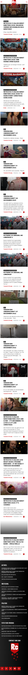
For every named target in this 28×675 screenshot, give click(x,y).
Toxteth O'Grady (8, 34)
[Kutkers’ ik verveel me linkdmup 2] (14, 223)
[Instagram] (6, 668)
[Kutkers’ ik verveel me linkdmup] (14, 260)
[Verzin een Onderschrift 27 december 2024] (14, 118)
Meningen (6, 21)
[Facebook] (2, 668)
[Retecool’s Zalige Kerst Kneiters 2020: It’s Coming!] (14, 488)
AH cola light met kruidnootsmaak (10, 586)
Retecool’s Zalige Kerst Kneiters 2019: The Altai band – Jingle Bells (14, 542)
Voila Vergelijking (6, 618)
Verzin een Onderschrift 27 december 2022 (11, 311)
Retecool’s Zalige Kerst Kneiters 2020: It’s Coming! (14, 503)
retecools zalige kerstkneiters (10, 55)
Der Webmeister (8, 516)
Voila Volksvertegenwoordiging (9, 616)
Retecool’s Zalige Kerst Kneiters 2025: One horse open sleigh (14, 59)
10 (23, 173)
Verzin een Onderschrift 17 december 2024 (10, 166)
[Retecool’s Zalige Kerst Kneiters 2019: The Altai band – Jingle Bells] (14, 527)
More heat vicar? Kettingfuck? (9, 631)
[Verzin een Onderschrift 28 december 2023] (14, 184)
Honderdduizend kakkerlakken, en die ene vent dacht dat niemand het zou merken (14, 569)
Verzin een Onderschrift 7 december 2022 (10, 346)
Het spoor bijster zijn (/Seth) (9, 574)
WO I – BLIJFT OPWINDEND (7, 576)
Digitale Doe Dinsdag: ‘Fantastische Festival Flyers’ (14, 625)
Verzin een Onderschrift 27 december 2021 (11, 385)
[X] (10, 668)
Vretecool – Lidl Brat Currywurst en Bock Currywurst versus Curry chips (12, 598)
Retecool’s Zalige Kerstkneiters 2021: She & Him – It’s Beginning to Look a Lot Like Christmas (14, 421)
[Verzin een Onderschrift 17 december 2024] (14, 151)
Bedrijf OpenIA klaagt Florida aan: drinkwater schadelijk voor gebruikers (13, 572)
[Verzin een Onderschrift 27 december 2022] (14, 297)
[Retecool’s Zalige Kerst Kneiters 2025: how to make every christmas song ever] (14, 79)
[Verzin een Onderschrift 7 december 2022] (14, 331)
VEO (5, 129)
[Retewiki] (19, 668)
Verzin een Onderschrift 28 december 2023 (11, 198)
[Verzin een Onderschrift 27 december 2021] (14, 370)
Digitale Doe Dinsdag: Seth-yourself (10, 633)
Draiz (5, 107)
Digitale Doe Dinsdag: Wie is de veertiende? (12, 635)
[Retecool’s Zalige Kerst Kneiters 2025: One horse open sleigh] (14, 45)
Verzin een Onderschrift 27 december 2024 (11, 133)
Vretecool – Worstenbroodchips (10, 589)
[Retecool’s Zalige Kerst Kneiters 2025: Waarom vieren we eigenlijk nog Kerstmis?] (14, 10)
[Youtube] (14, 668)
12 (23, 140)
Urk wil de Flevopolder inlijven (9, 579)
